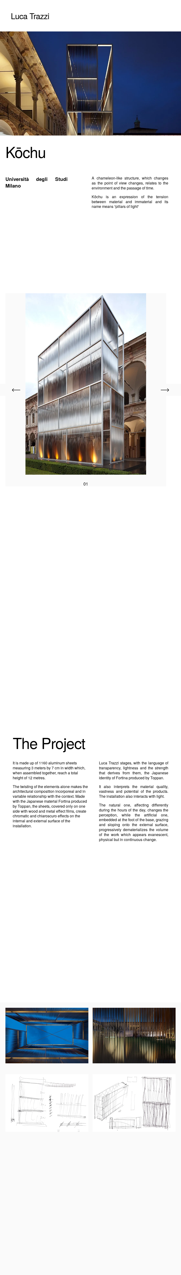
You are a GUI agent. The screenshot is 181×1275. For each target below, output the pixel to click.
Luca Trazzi (30, 16)
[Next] (165, 390)
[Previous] (16, 390)
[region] (90, 389)
